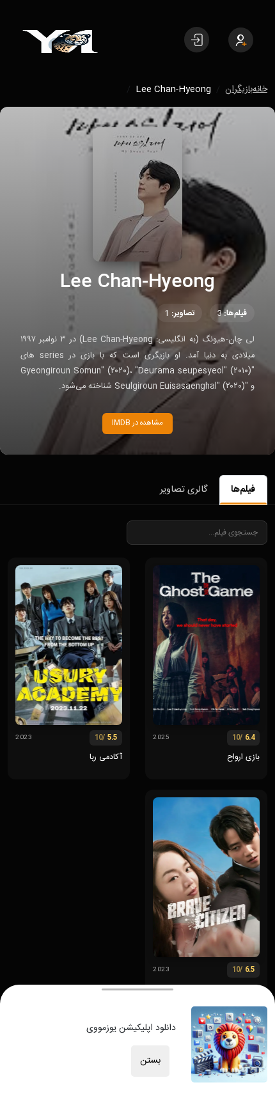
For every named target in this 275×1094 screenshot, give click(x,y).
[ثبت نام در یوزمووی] (240, 39)
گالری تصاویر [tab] (183, 489)
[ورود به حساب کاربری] (196, 39)
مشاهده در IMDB (137, 423)
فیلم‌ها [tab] (243, 489)
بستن (150, 1060)
